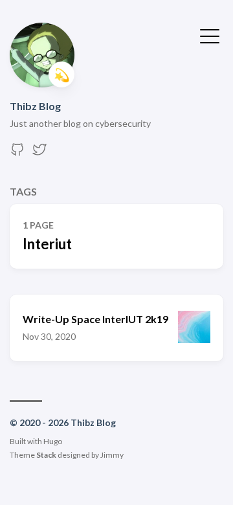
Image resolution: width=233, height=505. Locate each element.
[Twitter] (39, 153)
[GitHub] (17, 153)
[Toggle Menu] (209, 35)
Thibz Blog (35, 106)
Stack (46, 455)
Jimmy (112, 455)
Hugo (52, 441)
